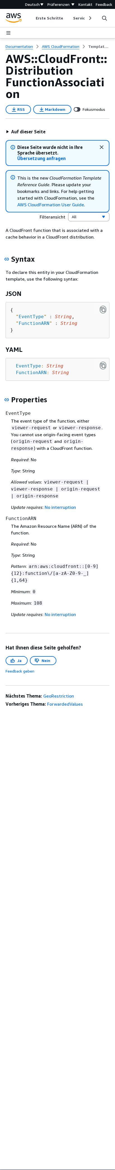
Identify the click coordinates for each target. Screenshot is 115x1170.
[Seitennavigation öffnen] (8, 32)
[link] (98, 46)
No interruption (60, 507)
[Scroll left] (31, 18)
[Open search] (104, 18)
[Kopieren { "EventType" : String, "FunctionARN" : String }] (103, 309)
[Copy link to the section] (6, 259)
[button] (25, 131)
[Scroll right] (89, 18)
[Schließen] (102, 147)
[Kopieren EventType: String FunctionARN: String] (103, 365)
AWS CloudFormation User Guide (50, 204)
